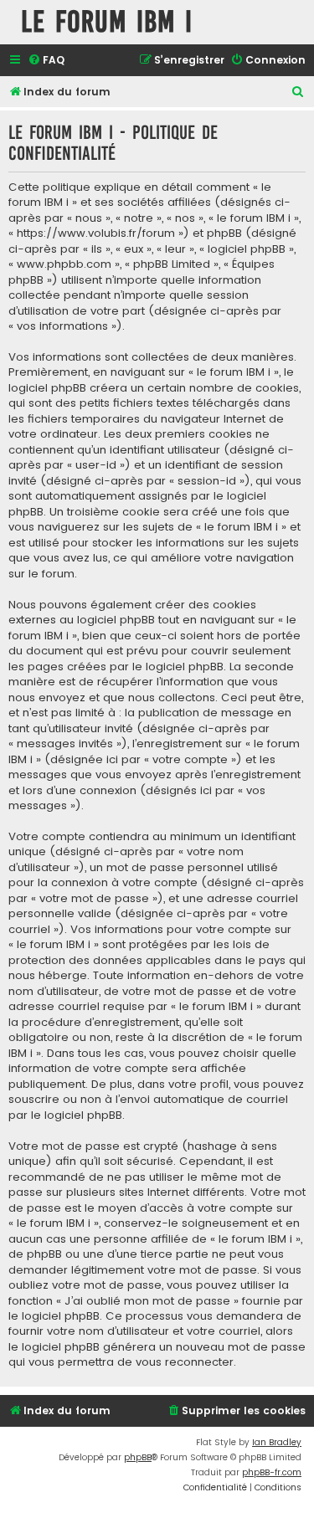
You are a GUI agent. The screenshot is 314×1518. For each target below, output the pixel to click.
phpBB (138, 1457)
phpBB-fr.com (271, 1472)
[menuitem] (46, 60)
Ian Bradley (276, 1442)
